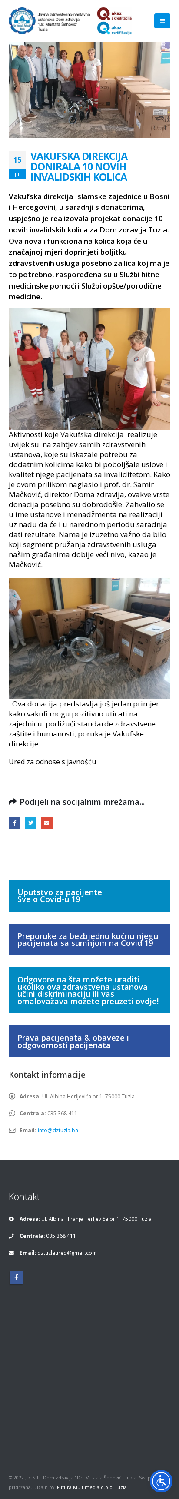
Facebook (14, 823)
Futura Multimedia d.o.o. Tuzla (92, 1487)
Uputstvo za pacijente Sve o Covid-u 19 (59, 896)
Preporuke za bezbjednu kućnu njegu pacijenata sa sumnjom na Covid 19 (87, 939)
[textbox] (89, 479)
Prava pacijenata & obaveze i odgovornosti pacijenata (73, 1041)
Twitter (30, 823)
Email (47, 823)
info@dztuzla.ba (58, 1130)
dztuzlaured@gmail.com (67, 1252)
